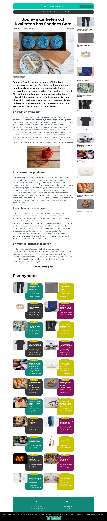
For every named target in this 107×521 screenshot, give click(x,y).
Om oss (49, 12)
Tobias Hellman (28, 28)
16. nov (34, 418)
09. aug (34, 302)
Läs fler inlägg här (43, 266)
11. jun (65, 322)
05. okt (65, 474)
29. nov (65, 379)
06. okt (34, 474)
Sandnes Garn (19, 117)
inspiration (70, 28)
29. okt (34, 455)
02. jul (34, 322)
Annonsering (41, 12)
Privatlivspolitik (56, 518)
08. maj (65, 341)
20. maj (34, 341)
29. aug (34, 283)
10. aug (65, 283)
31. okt (34, 437)
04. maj (34, 360)
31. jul (65, 302)
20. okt (65, 455)
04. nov (65, 418)
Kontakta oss (65, 12)
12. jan (65, 360)
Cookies (57, 12)
